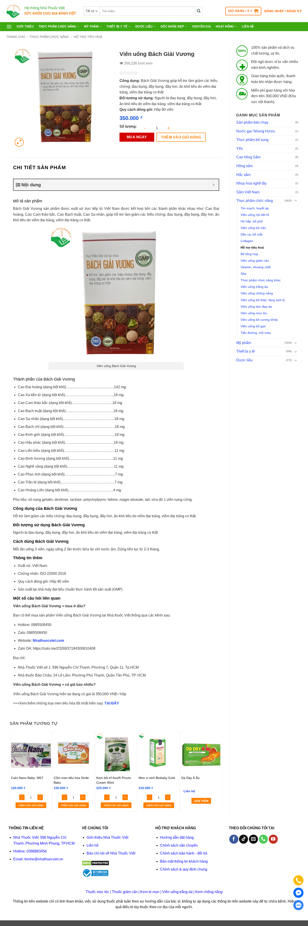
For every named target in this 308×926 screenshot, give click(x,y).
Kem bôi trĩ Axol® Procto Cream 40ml (113, 780)
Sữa (243, 273)
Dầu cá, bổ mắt (251, 234)
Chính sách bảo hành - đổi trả (183, 853)
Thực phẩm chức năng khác (261, 280)
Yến (239, 148)
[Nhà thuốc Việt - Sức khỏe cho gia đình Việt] (41, 11)
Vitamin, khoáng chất (256, 267)
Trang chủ (15, 37)
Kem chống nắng (209, 892)
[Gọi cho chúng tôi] (263, 839)
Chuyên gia (201, 26)
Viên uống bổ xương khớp (259, 319)
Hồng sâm (244, 166)
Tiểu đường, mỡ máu (256, 333)
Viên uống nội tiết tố (255, 215)
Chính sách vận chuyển (179, 845)
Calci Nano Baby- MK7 (27, 778)
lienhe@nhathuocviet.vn (43, 859)
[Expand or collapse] (213, 184)
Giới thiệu (25, 26)
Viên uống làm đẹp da (256, 306)
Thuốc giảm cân (125, 892)
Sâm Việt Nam (248, 192)
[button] (243, 11)
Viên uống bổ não (253, 228)
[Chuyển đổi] (295, 200)
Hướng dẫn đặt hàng (177, 837)
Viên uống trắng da (254, 287)
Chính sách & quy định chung (183, 869)
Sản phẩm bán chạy (252, 122)
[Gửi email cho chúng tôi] (253, 839)
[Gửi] (198, 11)
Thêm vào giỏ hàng (181, 137)
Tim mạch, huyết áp (255, 208)
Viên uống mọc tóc (254, 313)
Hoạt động (225, 26)
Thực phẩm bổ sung (252, 140)
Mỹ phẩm (91, 26)
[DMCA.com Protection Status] (95, 863)
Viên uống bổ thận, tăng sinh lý (263, 300)
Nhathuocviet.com (48, 640)
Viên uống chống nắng (257, 293)
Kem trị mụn (149, 892)
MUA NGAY (137, 137)
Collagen (247, 241)
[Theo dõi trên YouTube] (273, 839)
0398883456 (37, 851)
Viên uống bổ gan (253, 326)
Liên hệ (248, 26)
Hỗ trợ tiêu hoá (88, 37)
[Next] (220, 771)
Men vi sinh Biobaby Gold (157, 778)
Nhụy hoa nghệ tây (251, 183)
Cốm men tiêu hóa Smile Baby (71, 780)
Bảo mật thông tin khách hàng (184, 861)
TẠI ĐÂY (111, 703)
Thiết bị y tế (116, 26)
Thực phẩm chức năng (57, 26)
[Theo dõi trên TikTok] (243, 839)
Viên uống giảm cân (255, 260)
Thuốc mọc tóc (97, 892)
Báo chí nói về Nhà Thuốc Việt (111, 853)
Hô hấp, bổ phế (252, 221)
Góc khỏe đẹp (172, 26)
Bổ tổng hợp (249, 254)
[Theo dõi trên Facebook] (233, 839)
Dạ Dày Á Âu (190, 778)
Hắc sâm (243, 175)
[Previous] (12, 771)
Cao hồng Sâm (248, 157)
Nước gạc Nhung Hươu (255, 131)
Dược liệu (143, 26)
